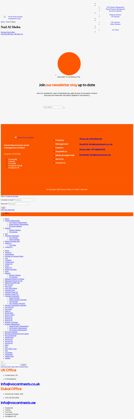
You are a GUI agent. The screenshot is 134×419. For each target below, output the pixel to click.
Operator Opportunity (12, 236)
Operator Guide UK (11, 294)
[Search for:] (11, 365)
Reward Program (10, 335)
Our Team (12, 245)
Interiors (7, 228)
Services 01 (9, 339)
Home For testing (11, 269)
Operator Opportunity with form (15, 305)
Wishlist (7, 358)
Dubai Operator (14, 239)
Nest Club (8, 286)
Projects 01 (8, 317)
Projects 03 (8, 320)
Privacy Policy (10, 315)
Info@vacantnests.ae (18, 402)
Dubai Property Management (18, 224)
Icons (7, 271)
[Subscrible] (64, 107)
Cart (6, 258)
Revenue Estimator (15, 226)
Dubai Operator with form (17, 300)
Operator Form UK (11, 292)
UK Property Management (18, 222)
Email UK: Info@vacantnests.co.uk (96, 144)
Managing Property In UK (14, 281)
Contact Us (8, 247)
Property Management (12, 221)
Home (7, 219)
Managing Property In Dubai (14, 279)
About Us (8, 243)
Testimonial (9, 354)
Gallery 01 (8, 267)
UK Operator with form (17, 303)
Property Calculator (11, 322)
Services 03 (9, 343)
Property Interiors (15, 230)
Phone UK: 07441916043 (91, 139)
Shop (6, 345)
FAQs (7, 266)
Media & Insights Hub (12, 241)
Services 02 (9, 341)
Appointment (9, 254)
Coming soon (9, 262)
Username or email (8, 200)
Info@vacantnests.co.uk (20, 384)
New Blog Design (11, 288)
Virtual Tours (9, 356)
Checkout (8, 260)
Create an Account (12, 196)
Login (3, 208)
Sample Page (9, 337)
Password (4, 204)
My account (9, 284)
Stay (6, 234)
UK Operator (13, 237)
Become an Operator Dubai (14, 256)
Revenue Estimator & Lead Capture (17, 334)
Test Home (8, 352)
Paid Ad (7, 311)
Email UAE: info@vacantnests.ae (95, 155)
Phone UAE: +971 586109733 (92, 149)
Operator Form (10, 290)
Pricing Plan (9, 313)
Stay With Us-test (11, 349)
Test (6, 351)
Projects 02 (8, 318)
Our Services (9, 307)
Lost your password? (8, 210)
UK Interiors (13, 232)
